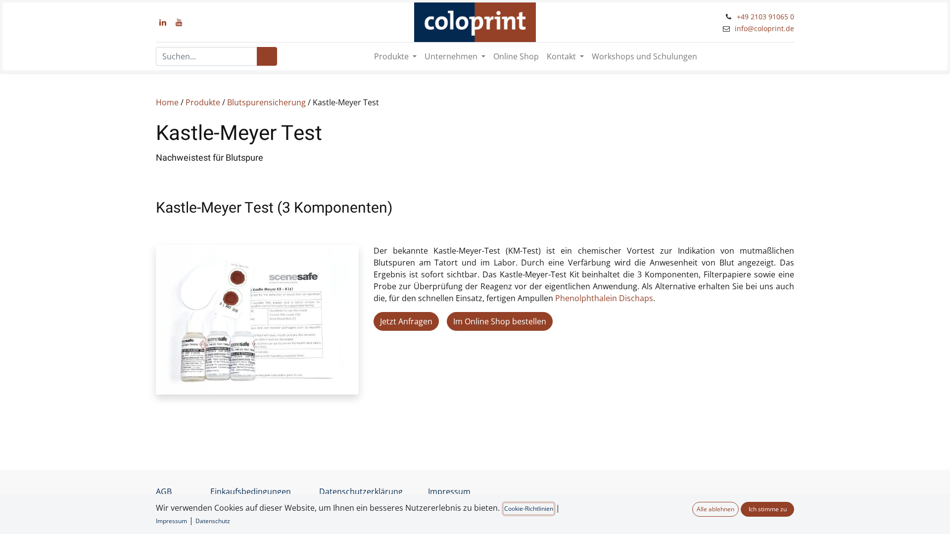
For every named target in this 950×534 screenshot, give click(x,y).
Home (167, 102)
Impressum (449, 491)
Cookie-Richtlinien (528, 508)
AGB (164, 491)
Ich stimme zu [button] (768, 509)
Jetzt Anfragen (406, 321)
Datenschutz (212, 521)
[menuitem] (516, 56)
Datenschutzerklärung (361, 491)
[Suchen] (267, 56)
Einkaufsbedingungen (250, 491)
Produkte (203, 102)
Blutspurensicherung (266, 102)
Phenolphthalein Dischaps (604, 298)
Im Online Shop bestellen (499, 321)
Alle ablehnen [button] (715, 509)
